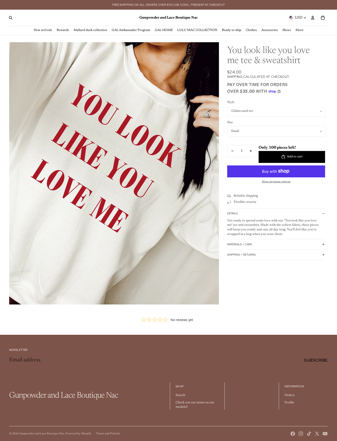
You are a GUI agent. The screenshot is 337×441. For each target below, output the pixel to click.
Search (180, 395)
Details (232, 213)
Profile (289, 402)
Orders (290, 395)
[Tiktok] (309, 433)
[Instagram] (301, 433)
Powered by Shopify (78, 433)
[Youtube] (325, 433)
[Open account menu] (313, 18)
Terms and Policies (108, 433)
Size (230, 122)
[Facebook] (293, 433)
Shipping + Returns (241, 255)
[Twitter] (317, 433)
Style (231, 102)
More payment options (276, 181)
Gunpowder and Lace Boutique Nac (41, 433)
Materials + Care (239, 244)
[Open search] (11, 18)
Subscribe (316, 360)
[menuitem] (299, 30)
